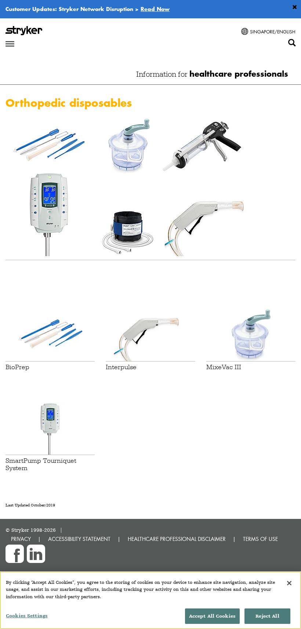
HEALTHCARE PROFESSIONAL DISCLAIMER (177, 538)
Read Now (155, 8)
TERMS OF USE (260, 538)
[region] (150, 600)
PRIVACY (21, 538)
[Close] (289, 583)
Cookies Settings (27, 615)
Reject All (267, 616)
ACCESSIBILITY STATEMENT (79, 538)
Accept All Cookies (212, 616)
